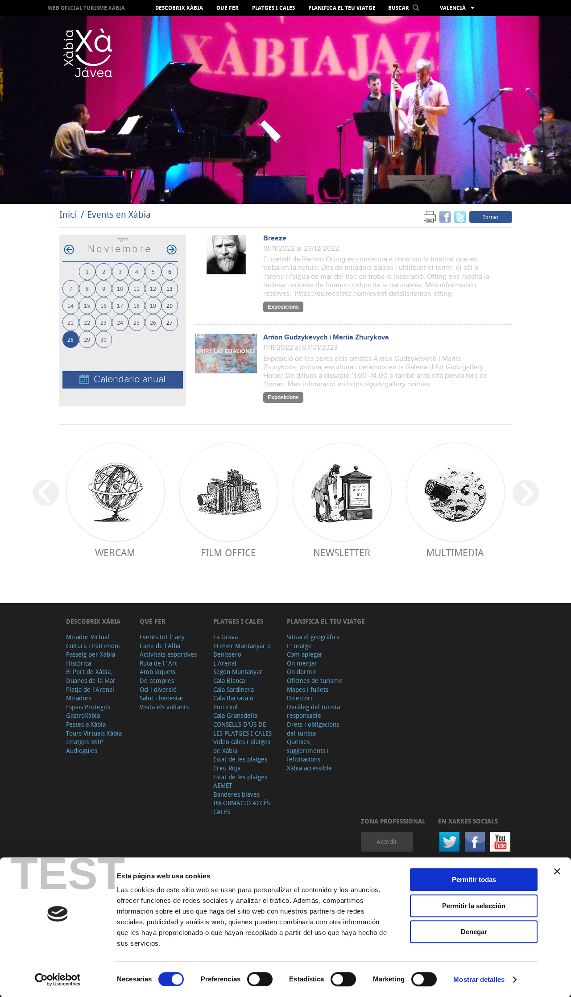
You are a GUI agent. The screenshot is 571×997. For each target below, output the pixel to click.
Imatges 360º (84, 741)
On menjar (302, 663)
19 (153, 305)
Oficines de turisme (315, 680)
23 (103, 322)
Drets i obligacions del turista (313, 728)
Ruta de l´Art (158, 663)
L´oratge (299, 645)
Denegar (474, 931)
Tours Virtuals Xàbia (94, 733)
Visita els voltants (164, 707)
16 (103, 305)
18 (136, 305)
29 (87, 339)
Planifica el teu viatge (342, 8)
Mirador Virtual (87, 637)
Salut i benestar (162, 698)
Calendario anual (130, 379)
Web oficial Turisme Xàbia (86, 8)
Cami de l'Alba (160, 645)
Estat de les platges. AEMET (241, 781)
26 (153, 322)
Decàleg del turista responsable (313, 711)
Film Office (228, 552)
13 (169, 288)
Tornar (491, 216)
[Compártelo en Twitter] (460, 216)
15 (87, 305)
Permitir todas (474, 879)
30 (103, 339)
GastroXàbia (83, 715)
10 (120, 288)
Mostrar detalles (479, 979)
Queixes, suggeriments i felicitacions (308, 750)
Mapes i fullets (307, 689)
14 (70, 305)
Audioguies (81, 750)
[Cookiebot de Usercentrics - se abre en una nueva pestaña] (58, 979)
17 (120, 305)
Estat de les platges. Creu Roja (241, 763)
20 (169, 305)
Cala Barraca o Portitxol (233, 702)
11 (136, 288)
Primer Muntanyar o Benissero (242, 650)
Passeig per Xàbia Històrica (90, 658)
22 (87, 322)
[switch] (260, 979)
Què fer (227, 8)
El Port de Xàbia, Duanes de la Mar (91, 676)
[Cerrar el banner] (557, 871)
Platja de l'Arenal (90, 689)
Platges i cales (273, 8)
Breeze (274, 238)
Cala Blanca (229, 680)
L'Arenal (224, 663)
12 (153, 288)
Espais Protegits (88, 707)
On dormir (302, 671)
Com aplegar (305, 654)
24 (120, 322)
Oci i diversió (158, 689)
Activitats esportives (168, 654)
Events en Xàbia (119, 214)
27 (169, 322)
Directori (299, 698)
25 (136, 322)
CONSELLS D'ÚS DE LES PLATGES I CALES (242, 728)
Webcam (115, 552)
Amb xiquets (157, 671)
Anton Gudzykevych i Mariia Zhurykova (326, 337)
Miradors (78, 698)
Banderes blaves (236, 794)
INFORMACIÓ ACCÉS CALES (241, 807)
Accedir (387, 841)
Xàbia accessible (309, 768)
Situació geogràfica (313, 637)
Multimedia (455, 552)
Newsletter (341, 552)
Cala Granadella (235, 715)
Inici (67, 214)
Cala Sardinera (233, 689)
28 (70, 339)
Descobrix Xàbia (179, 8)
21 (70, 322)
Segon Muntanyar (237, 671)
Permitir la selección (473, 906)
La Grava (225, 637)
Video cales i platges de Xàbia (241, 746)
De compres (157, 680)
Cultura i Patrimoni (93, 645)
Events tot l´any (162, 637)
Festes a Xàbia (86, 724)
